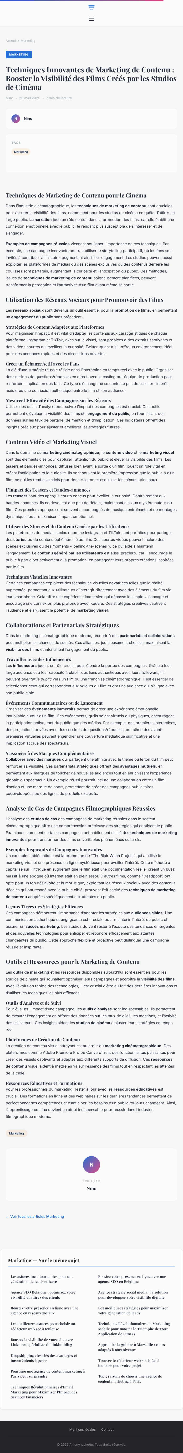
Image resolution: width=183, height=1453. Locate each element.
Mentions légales (82, 1429)
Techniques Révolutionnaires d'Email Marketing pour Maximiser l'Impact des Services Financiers (44, 1392)
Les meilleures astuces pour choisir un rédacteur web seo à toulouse (43, 1326)
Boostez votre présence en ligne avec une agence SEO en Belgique (132, 1279)
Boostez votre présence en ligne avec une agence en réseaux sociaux (45, 1310)
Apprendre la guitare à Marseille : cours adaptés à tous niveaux (131, 1347)
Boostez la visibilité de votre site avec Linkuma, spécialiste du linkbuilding (42, 1342)
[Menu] (91, 19)
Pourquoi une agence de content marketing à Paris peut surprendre (48, 1373)
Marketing (28, 40)
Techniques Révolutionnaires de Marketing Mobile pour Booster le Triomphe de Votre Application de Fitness (134, 1328)
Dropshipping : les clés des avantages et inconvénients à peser (44, 1358)
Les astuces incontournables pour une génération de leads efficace (42, 1279)
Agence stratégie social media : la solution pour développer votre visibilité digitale (133, 1294)
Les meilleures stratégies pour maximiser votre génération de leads (133, 1310)
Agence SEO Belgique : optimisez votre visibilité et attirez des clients (43, 1294)
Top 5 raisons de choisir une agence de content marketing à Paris (130, 1378)
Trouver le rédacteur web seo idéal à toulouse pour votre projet (128, 1363)
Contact (107, 1429)
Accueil (11, 40)
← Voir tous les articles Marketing (35, 1216)
